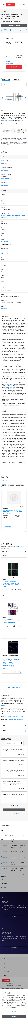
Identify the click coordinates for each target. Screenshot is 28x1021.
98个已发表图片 (6, 21)
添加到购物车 (14, 67)
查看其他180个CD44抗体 (14, 25)
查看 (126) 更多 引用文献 (14, 687)
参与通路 (5, 730)
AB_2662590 (4, 308)
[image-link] (14, 98)
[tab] (14, 725)
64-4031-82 (9, 120)
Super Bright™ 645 (6, 242)
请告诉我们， (20, 546)
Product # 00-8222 (9, 384)
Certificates (14, 30)
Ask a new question (14, 810)
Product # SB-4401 (14, 369)
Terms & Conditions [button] (14, 813)
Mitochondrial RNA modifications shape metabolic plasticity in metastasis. (10, 621)
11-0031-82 (14, 117)
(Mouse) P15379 (19, 716)
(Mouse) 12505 (19, 719)
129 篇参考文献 (16, 21)
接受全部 (14, 1016)
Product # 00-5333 (10, 387)
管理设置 (14, 1011)
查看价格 (8, 61)
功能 (4, 725)
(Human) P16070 (11, 716)
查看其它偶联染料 (6, 244)
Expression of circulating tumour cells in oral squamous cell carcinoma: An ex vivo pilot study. (10, 584)
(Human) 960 (12, 719)
